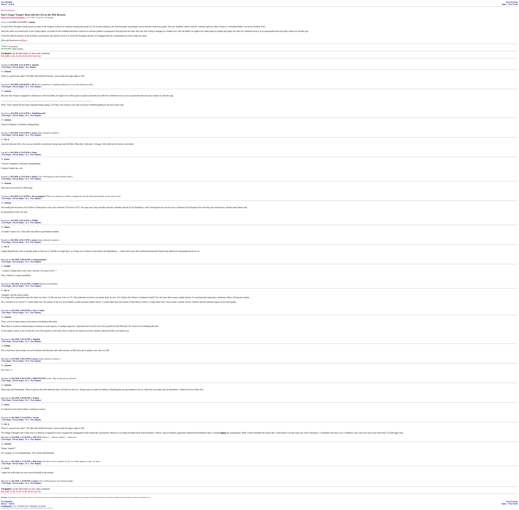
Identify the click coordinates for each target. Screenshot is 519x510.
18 (2, 437)
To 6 (27, 242)
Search (11, 4)
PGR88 (35, 220)
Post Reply (6, 67)
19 (2, 461)
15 (2, 378)
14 (2, 359)
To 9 (27, 483)
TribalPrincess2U (39, 113)
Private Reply (18, 67)
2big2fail (36, 339)
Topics (504, 4)
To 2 (27, 155)
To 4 (27, 179)
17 (2, 418)
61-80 (24, 56)
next (35, 56)
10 (2, 260)
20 (2, 481)
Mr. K (34, 85)
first (2, 56)
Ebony (34, 152)
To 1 (27, 87)
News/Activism (512, 2)
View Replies (30, 67)
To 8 (27, 286)
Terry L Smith (38, 310)
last (39, 56)
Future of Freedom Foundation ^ (13, 17)
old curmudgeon (38, 196)
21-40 (12, 56)
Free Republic (7, 2)
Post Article (513, 4)
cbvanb (36, 418)
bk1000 (36, 284)
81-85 (30, 56)
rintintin (35, 65)
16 (2, 398)
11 (2, 284)
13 (2, 339)
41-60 (18, 56)
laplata (34, 177)
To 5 (27, 420)
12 (2, 310)
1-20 (7, 56)
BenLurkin (37, 461)
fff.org (24, 40)
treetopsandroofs (39, 260)
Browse (4, 4)
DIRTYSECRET (39, 378)
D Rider (36, 398)
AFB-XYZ (37, 437)
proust (34, 133)
